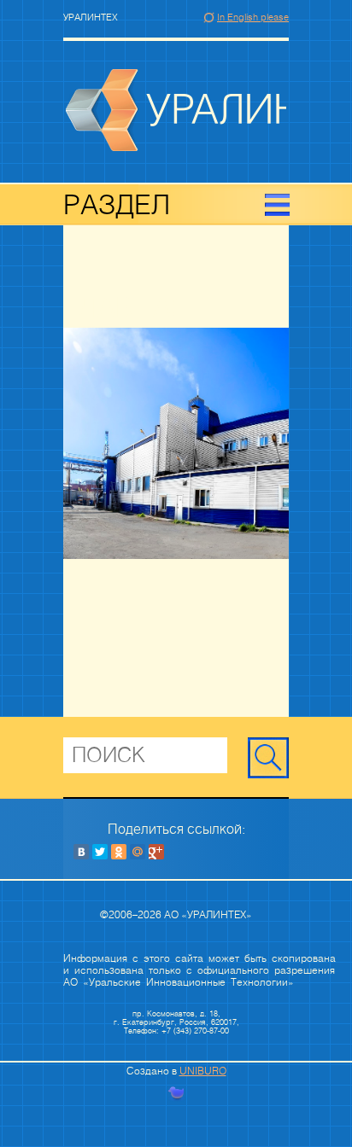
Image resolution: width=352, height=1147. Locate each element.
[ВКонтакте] (81, 851)
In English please (253, 17)
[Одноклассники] (118, 851)
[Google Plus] (156, 851)
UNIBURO (202, 1071)
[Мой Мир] (137, 851)
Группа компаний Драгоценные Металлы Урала (176, 110)
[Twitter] (100, 851)
